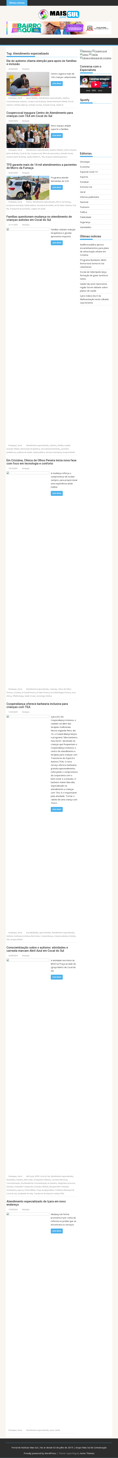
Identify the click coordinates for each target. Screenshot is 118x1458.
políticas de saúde (24, 452)
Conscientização (13, 1183)
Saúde (57, 1430)
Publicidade (85, 217)
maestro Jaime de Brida (16, 157)
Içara (52, 1430)
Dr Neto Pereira (43, 692)
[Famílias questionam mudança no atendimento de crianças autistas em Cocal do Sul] (27, 229)
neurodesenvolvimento (50, 449)
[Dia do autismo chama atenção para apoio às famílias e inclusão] (27, 73)
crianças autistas (60, 936)
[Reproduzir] (83, 90)
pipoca (20, 1190)
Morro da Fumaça (63, 202)
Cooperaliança (47, 936)
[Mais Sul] (9, 40)
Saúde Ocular (30, 696)
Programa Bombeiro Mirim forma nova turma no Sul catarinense (93, 263)
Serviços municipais (54, 452)
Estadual (84, 181)
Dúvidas (9, 1186)
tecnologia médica (44, 696)
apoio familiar (32, 98)
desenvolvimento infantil (57, 101)
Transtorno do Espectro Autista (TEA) (49, 1193)
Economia (85, 166)
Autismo (65, 98)
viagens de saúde (38, 209)
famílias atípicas (20, 105)
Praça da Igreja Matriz (45, 1190)
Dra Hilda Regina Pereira (61, 692)
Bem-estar (35, 936)
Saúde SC (60, 105)
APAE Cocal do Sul (42, 1176)
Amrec (29, 202)
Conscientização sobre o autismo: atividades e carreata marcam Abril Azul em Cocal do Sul (37, 949)
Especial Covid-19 (89, 171)
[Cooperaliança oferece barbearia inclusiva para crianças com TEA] (27, 716)
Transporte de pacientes (20, 209)
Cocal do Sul (25, 153)
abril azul (30, 1176)
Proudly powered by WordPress (40, 1453)
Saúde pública (30, 205)
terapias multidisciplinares (56, 157)
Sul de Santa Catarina (63, 205)
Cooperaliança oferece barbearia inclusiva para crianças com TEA (37, 705)
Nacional (84, 202)
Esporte (84, 176)
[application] (96, 84)
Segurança (85, 222)
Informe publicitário (89, 196)
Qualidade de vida (25, 1193)
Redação (25, 69)
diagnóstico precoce (66, 1183)
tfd (7, 209)
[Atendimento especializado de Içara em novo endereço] (27, 1214)
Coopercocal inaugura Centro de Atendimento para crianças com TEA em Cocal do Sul (39, 114)
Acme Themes (87, 1453)
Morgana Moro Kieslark (58, 1186)
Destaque (12, 98)
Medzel (45, 1186)
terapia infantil (69, 452)
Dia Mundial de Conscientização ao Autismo (39, 1183)
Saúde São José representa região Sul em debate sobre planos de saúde (94, 287)
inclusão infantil (12, 449)
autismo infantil (56, 150)
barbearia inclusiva (22, 936)
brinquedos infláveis (42, 1180)
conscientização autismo (16, 101)
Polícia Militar (30, 1190)
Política (83, 212)
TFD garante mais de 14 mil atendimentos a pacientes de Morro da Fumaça (41, 166)
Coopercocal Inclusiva (37, 101)
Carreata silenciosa (59, 1180)
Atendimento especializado (50, 98)
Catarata (53, 689)
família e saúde (64, 445)
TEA (42, 157)
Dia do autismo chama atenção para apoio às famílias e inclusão (41, 62)
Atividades (10, 1180)
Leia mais (56, 83)
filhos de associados (51, 153)
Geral (20, 98)
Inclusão (72, 936)
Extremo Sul (86, 186)
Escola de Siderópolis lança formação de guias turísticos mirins (94, 275)
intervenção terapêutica (30, 449)
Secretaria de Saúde (45, 205)
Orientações (11, 1190)
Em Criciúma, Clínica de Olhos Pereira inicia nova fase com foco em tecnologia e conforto (41, 462)
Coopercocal (36, 153)
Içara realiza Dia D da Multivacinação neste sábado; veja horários (94, 299)
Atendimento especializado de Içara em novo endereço (36, 1203)
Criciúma (17, 692)
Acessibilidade (32, 932)
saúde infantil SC (33, 157)
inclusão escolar (35, 105)
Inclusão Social (49, 105)
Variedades (85, 227)
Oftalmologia (18, 696)
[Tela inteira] (108, 90)
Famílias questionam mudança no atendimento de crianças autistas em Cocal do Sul (39, 218)
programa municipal (14, 205)
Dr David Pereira (28, 692)
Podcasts (84, 207)
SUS (74, 205)
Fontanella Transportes (23, 1186)
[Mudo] (104, 90)
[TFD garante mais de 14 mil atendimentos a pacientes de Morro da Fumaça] (27, 177)
